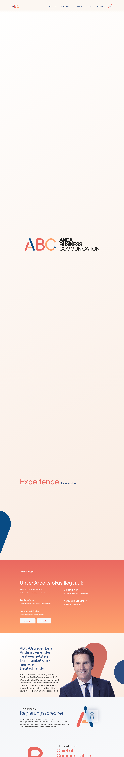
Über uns (65, 6)
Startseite (53, 6)
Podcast (89, 6)
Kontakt (100, 6)
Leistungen (77, 6)
